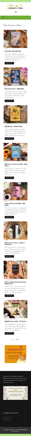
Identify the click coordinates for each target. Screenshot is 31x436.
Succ (17, 339)
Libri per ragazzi (13, 279)
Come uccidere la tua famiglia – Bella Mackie (15, 204)
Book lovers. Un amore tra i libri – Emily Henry (16, 165)
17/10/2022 (23, 238)
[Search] (16, 12)
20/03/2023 (23, 159)
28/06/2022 (23, 277)
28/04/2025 (23, 84)
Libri (6, 49)
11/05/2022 (23, 316)
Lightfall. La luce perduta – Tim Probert (15, 321)
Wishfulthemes (15, 431)
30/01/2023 (23, 198)
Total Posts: (6, 419)
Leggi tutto (9, 63)
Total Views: (6, 417)
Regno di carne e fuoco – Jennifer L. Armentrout (15, 243)
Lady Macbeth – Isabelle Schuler (13, 126)
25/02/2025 (23, 121)
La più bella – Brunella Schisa (13, 51)
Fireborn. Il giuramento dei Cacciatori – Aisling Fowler (16, 282)
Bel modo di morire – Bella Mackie (14, 89)
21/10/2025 (23, 46)
